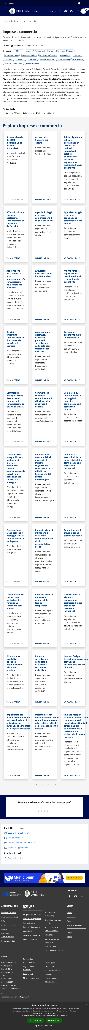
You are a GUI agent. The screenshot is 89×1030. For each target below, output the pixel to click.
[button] (44, 1025)
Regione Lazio (8, 3)
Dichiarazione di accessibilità (51, 980)
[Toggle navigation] (4, 10)
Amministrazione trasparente (51, 964)
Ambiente (49, 934)
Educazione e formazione (50, 914)
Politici (4, 929)
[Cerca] (84, 11)
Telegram (41, 113)
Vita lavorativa (29, 922)
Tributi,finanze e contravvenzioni (51, 929)
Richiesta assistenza (31, 978)
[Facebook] (59, 11)
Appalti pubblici (29, 931)
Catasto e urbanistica (31, 935)
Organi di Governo (8, 912)
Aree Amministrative (9, 916)
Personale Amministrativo (7, 935)
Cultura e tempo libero (32, 918)
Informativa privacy (52, 970)
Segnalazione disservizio (28, 968)
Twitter (19, 113)
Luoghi (69, 932)
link (67, 1016)
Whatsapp (30, 113)
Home (5, 21)
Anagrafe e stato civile (32, 914)
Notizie (69, 912)
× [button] (86, 1004)
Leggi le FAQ (28, 973)
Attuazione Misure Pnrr (54, 950)
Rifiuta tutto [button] (53, 1020)
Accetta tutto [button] (35, 1020)
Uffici (3, 921)
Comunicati (71, 916)
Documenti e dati (8, 940)
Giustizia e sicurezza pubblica (53, 922)
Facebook (9, 113)
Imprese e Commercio (31, 927)
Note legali (49, 974)
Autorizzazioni (50, 946)
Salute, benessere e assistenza (52, 941)
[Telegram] (70, 11)
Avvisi (69, 921)
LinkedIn (51, 113)
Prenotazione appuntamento (29, 961)
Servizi (13, 21)
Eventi (69, 936)
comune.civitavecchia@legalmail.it (15, 996)
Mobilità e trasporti (30, 939)
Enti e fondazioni (8, 925)
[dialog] (44, 1016)
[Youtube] (64, 11)
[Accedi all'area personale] (79, 3)
